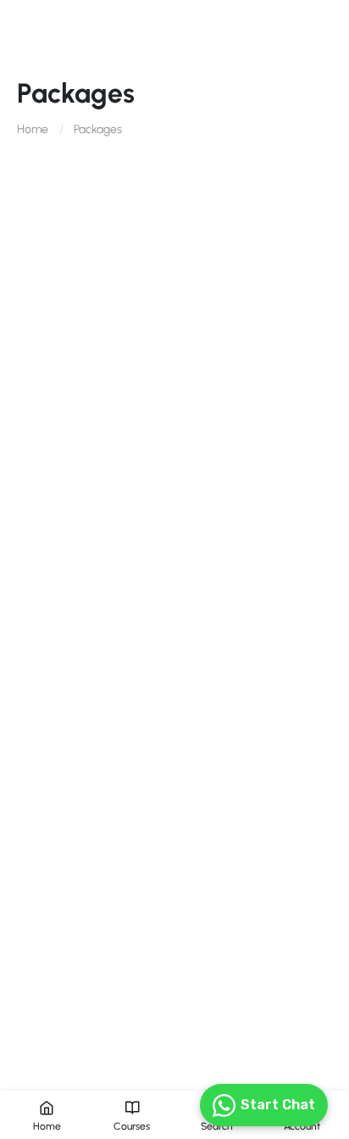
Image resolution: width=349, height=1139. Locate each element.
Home (32, 129)
